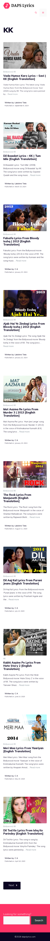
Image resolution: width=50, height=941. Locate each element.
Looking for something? (17, 914)
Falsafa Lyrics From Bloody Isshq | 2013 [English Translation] (21, 241)
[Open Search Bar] (35, 13)
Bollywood (8, 72)
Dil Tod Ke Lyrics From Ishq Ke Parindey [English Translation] (23, 832)
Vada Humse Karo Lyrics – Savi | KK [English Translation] (24, 77)
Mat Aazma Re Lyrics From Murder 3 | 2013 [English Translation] (20, 412)
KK (15, 72)
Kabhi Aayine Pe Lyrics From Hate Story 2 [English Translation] (22, 666)
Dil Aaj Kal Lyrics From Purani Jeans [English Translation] (22, 582)
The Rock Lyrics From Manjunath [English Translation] (17, 498)
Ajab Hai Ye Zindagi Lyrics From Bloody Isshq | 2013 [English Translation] (24, 327)
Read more (13, 94)
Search (39, 920)
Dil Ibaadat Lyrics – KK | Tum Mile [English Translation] (22, 157)
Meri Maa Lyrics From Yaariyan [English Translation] (23, 749)
